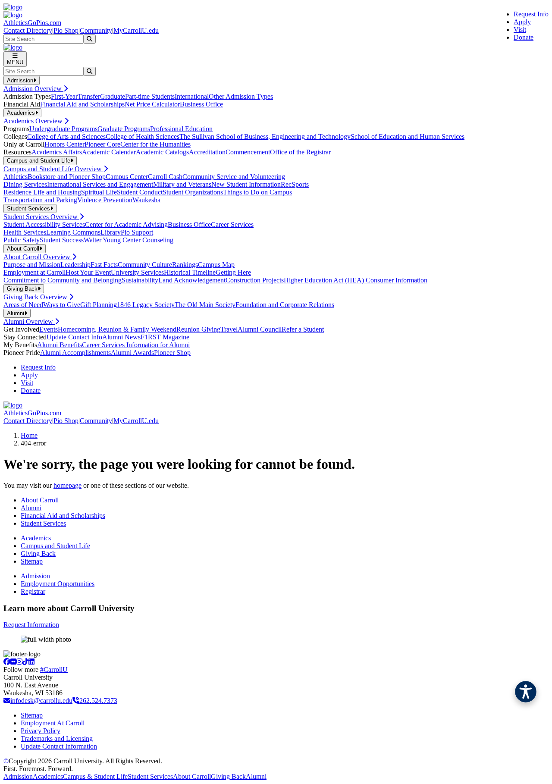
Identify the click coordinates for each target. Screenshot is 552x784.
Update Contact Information (59, 746)
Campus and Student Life (55, 545)
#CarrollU (54, 669)
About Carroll (40, 500)
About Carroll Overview (37, 256)
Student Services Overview (41, 216)
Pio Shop (65, 30)
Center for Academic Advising (126, 224)
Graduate (112, 96)
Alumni (31, 507)
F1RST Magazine (165, 337)
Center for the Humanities (155, 144)
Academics (36, 538)
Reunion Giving (198, 329)
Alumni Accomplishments (75, 352)
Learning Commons (73, 232)
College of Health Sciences (142, 136)
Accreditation (207, 152)
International (192, 96)
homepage (67, 485)
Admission (35, 576)
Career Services (232, 224)
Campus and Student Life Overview (53, 168)
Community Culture (145, 264)
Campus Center (127, 176)
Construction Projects (255, 280)
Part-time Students (150, 96)
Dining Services (25, 184)
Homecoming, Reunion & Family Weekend (117, 329)
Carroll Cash (165, 176)
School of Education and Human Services (407, 136)
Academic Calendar (109, 152)
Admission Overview (33, 88)
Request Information (31, 624)
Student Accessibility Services (44, 224)
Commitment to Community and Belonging (62, 280)
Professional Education (181, 128)
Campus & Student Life (95, 776)
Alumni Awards (132, 352)
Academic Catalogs (162, 152)
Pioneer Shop (172, 352)
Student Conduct (140, 192)
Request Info (531, 14)
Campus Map (216, 264)
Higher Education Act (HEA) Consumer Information (355, 280)
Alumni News (121, 337)
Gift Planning (98, 304)
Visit (520, 29)
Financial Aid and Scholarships (82, 104)
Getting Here (233, 272)
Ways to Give (61, 304)
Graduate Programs (123, 128)
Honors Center (64, 144)
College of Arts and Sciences (66, 136)
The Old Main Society (205, 304)
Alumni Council (260, 329)
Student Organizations (193, 192)
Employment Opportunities (57, 583)
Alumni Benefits (59, 344)
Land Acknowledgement (192, 280)
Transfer (89, 96)
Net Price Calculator (152, 104)
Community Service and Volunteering (233, 176)
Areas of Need (23, 304)
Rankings (185, 264)
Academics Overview (33, 121)
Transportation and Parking (40, 200)
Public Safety (21, 240)
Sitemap (32, 561)
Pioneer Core (102, 144)
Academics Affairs (56, 152)
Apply (522, 21)
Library (110, 232)
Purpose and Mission (31, 264)
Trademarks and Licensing (57, 738)
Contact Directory (27, 30)
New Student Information (246, 184)
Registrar (33, 591)
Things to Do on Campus (257, 192)
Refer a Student (303, 329)
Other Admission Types (241, 96)
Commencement (248, 152)
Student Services (43, 523)
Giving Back (38, 553)
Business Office (201, 104)
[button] (525, 691)
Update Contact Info (74, 337)
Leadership (75, 264)
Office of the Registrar (300, 152)
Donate (523, 37)
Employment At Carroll (53, 723)
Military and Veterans (182, 184)
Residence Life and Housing (42, 192)
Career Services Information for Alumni (136, 344)
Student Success (62, 240)
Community (96, 30)
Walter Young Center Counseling (128, 240)
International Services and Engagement (100, 184)
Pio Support (137, 232)
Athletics (15, 176)
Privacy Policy (40, 730)
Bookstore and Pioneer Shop (67, 176)
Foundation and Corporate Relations (284, 304)
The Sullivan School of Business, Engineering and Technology (265, 136)
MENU (15, 62)
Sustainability (140, 280)
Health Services (24, 232)
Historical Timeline (190, 272)
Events (48, 329)
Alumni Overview (29, 321)
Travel (229, 329)
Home (29, 435)
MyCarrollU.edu (136, 30)
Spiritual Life (99, 192)
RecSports (295, 184)
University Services (137, 272)
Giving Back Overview (36, 297)
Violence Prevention (104, 200)
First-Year (64, 96)
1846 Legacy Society (146, 304)
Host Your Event (88, 272)
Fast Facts (104, 264)
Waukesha (146, 200)
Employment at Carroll (34, 272)
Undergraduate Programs (63, 128)
